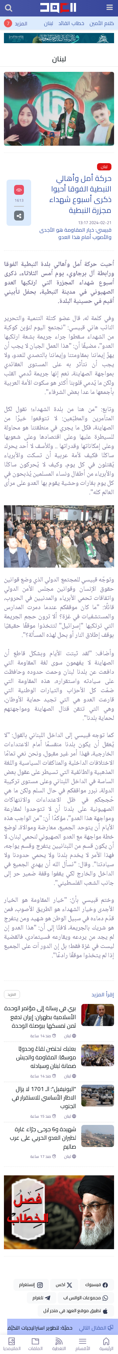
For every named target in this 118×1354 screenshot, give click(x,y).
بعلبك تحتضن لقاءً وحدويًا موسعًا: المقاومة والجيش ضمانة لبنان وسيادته (46, 1058)
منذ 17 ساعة (41, 1157)
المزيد (21, 23)
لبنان (48, 23)
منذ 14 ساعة (41, 1036)
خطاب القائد (71, 23)
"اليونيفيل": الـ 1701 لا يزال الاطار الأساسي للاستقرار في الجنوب (44, 1098)
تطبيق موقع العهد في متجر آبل (72, 1310)
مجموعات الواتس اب (82, 1297)
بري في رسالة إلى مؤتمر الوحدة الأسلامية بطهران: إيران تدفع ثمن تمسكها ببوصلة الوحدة (40, 1017)
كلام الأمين (101, 23)
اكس (61, 1284)
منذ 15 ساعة (41, 1116)
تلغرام (38, 1297)
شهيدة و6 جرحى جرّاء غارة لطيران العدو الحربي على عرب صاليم (43, 1138)
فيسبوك (93, 1284)
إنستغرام (28, 1284)
